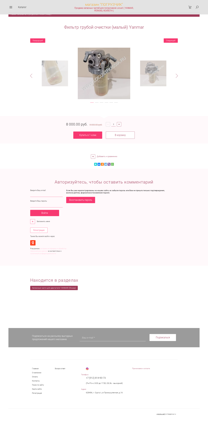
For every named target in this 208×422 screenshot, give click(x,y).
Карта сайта (37, 389)
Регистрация (39, 230)
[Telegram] (105, 164)
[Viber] (109, 164)
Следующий (170, 40)
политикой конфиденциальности (43, 253)
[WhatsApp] (112, 164)
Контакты (36, 381)
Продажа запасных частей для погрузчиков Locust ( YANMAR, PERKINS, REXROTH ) (103, 9)
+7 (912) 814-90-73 (96, 378)
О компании (36, 372)
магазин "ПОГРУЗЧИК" (104, 4)
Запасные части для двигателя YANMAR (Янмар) (54, 288)
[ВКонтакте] (99, 164)
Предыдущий (38, 40)
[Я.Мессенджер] (95, 164)
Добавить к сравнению (106, 156)
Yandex (33, 242)
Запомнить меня (43, 221)
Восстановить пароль (80, 199)
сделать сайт (161, 414)
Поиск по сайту (38, 385)
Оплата (35, 377)
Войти (44, 212)
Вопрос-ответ (60, 368)
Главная (35, 368)
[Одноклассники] (102, 164)
